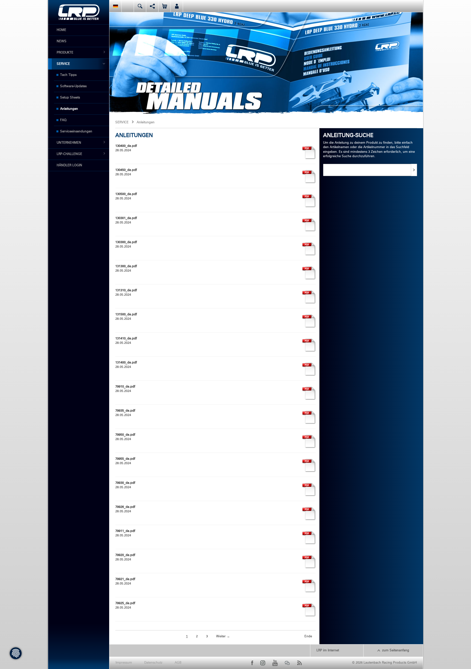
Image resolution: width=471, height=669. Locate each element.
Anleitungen (69, 109)
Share (152, 6)
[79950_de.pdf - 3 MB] (309, 441)
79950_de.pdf (125, 434)
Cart (164, 6)
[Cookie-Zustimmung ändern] (16, 653)
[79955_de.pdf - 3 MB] (309, 465)
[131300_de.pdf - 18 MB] (309, 272)
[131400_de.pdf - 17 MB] (309, 369)
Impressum (124, 662)
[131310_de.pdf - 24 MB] (309, 296)
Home (61, 30)
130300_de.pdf (126, 242)
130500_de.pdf (126, 194)
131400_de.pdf (126, 362)
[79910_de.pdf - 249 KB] (309, 393)
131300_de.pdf (126, 266)
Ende (308, 636)
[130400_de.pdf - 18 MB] (309, 152)
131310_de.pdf (126, 290)
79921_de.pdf (125, 579)
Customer (177, 6)
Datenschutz (153, 662)
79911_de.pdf (125, 531)
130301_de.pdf (126, 218)
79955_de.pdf (125, 458)
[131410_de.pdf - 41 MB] (309, 345)
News (61, 41)
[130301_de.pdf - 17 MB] (309, 224)
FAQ (63, 120)
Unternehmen (69, 142)
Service (63, 64)
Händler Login (69, 165)
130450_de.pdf (126, 170)
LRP (78, 12)
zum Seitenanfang (395, 650)
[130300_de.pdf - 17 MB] (309, 248)
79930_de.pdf (125, 483)
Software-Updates (73, 86)
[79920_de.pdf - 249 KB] (309, 561)
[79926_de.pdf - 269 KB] (309, 513)
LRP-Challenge (69, 154)
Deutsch (115, 6)
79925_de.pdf (125, 603)
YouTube (275, 663)
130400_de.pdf (126, 146)
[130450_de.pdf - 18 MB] (309, 176)
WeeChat (287, 663)
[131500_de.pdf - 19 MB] (309, 320)
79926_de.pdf (125, 507)
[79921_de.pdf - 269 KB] (309, 585)
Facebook (252, 663)
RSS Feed (299, 663)
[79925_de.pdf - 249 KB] (309, 609)
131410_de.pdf (126, 338)
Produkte (65, 52)
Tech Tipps (68, 75)
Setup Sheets (70, 97)
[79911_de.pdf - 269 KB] (309, 537)
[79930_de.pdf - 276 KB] (309, 489)
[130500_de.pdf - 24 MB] (309, 200)
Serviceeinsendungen (76, 131)
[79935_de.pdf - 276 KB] (309, 417)
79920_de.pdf (125, 555)
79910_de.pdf (125, 386)
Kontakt (128, 6)
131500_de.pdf (126, 314)
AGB (178, 662)
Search (140, 6)
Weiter (223, 636)
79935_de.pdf (125, 410)
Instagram (262, 663)
